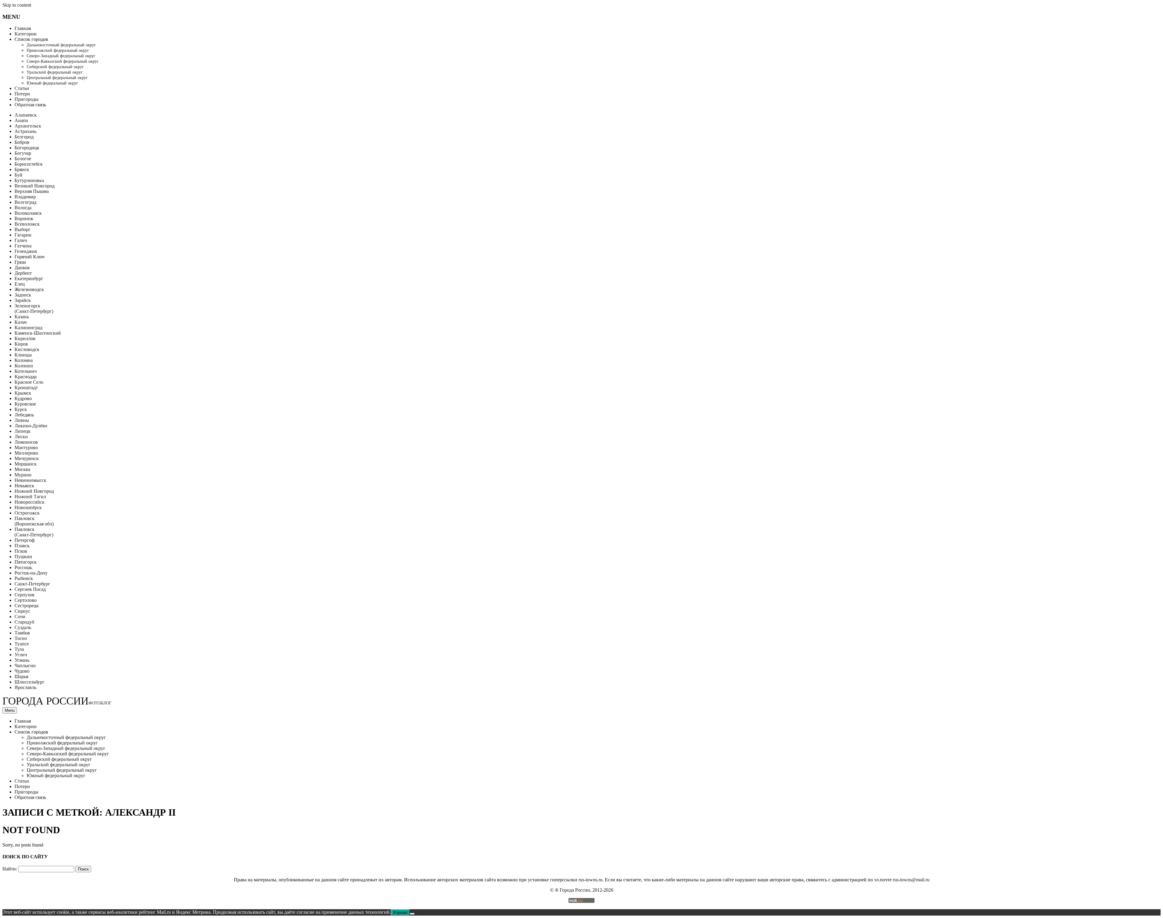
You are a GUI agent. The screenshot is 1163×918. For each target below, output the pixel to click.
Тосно (21, 638)
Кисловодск (27, 349)
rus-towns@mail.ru (911, 879)
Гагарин (23, 234)
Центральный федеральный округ (57, 77)
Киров (21, 343)
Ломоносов (26, 442)
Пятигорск (26, 562)
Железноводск (29, 289)
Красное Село (29, 382)
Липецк (23, 431)
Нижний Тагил (30, 496)
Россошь (23, 567)
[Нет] (412, 914)
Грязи (20, 262)
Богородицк (27, 147)
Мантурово (26, 447)
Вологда (23, 207)
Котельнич (26, 371)
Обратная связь (30, 104)
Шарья (21, 676)
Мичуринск (27, 458)
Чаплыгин (25, 665)
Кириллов (25, 338)
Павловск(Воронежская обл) (34, 521)
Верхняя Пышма (32, 191)
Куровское (25, 403)
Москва (22, 469)
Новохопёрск (28, 507)
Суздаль (23, 627)
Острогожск (27, 512)
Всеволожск (27, 224)
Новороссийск (30, 502)
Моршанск (26, 463)
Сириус (22, 611)
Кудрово (23, 398)
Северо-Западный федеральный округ (61, 56)
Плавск (22, 545)
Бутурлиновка (29, 180)
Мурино (23, 474)
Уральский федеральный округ (55, 72)
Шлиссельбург (30, 681)
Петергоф (25, 540)
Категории (26, 33)
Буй (18, 174)
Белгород (24, 136)
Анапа (21, 120)
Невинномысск (30, 480)
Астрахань (25, 131)
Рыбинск (24, 578)
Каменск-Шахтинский (38, 333)
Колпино (24, 365)
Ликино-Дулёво (31, 425)
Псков (21, 551)
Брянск (22, 169)
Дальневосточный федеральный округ (61, 45)
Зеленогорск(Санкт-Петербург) (34, 308)
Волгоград (25, 202)
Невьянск (24, 485)
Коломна (24, 360)
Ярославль (25, 687)
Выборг (23, 229)
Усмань (22, 660)
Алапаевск (26, 115)
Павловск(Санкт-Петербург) (34, 532)
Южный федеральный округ (52, 83)
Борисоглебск (29, 164)
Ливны (22, 420)
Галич (21, 240)
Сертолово (26, 600)
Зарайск (23, 300)
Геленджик (26, 251)
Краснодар (26, 376)
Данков (22, 267)
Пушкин (23, 556)
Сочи (20, 616)
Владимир (25, 196)
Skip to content (16, 5)
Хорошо (400, 912)
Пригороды (26, 99)
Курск (21, 409)
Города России (56, 701)
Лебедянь (24, 414)
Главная (23, 28)
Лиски (21, 436)
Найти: (9, 868)
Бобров (22, 142)
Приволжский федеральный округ (58, 50)
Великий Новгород (35, 185)
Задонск (23, 294)
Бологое (23, 158)
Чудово (22, 671)
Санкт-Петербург (32, 583)
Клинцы (23, 354)
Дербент (23, 273)
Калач (21, 322)
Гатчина (23, 245)
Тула (19, 649)
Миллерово (26, 453)
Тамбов (22, 632)
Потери (22, 93)
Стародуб (24, 622)
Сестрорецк (27, 605)
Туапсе (22, 643)
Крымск (23, 393)
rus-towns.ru (590, 879)
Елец (20, 284)
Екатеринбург (29, 278)
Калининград (28, 327)
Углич (21, 654)
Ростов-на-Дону (31, 572)
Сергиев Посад (30, 589)
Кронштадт (26, 387)
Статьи (22, 88)
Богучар (23, 153)
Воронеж (24, 218)
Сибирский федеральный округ (55, 67)
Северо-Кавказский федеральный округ (63, 61)
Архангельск (28, 125)
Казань (22, 316)
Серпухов (25, 594)
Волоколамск (28, 213)
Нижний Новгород (34, 491)
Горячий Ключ (30, 256)
